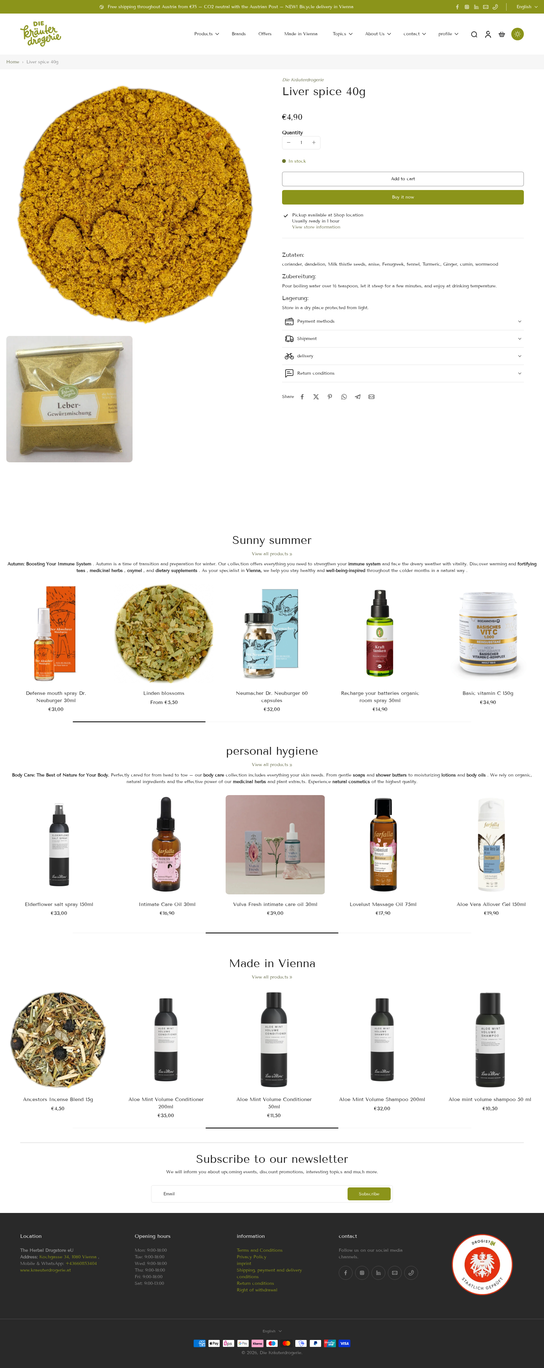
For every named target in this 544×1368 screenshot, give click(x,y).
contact (412, 34)
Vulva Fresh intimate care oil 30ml (272, 904)
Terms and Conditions (260, 1250)
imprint (244, 1263)
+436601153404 (81, 1263)
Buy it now (403, 197)
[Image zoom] (134, 205)
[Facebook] (457, 7)
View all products (270, 554)
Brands (239, 34)
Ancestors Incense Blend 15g (56, 1099)
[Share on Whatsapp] (344, 397)
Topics (339, 34)
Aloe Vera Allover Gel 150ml (488, 904)
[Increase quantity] (314, 142)
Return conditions (255, 1283)
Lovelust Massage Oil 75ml (380, 904)
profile (445, 34)
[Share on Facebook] (302, 397)
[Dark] (517, 34)
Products (203, 34)
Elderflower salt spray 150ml (56, 904)
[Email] (485, 7)
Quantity (292, 132)
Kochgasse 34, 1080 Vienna (68, 1257)
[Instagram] (467, 7)
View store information (316, 227)
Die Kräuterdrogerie (303, 80)
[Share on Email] (371, 397)
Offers (265, 34)
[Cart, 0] (502, 34)
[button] (403, 179)
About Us (375, 34)
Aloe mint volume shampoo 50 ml (488, 1099)
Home (12, 62)
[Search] (474, 34)
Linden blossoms (163, 693)
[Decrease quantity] (288, 142)
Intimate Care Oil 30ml (163, 904)
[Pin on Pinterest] (330, 397)
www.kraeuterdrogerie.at (45, 1270)
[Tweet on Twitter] (316, 397)
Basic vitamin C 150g (487, 693)
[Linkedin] (476, 7)
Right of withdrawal (257, 1290)
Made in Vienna (301, 34)
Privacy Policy (251, 1257)
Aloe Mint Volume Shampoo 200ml (380, 1099)
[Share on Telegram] (358, 397)
